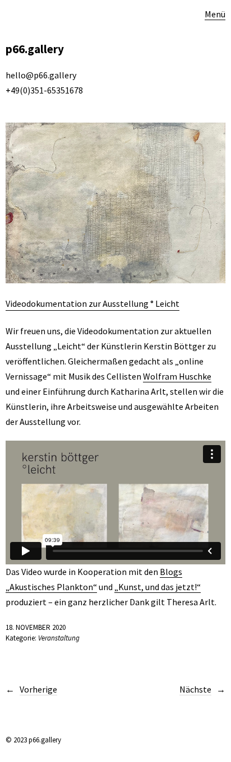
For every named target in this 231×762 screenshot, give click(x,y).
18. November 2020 (36, 627)
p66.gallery (35, 49)
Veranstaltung (59, 638)
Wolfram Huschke (177, 376)
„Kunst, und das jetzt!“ (157, 586)
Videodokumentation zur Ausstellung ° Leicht (92, 303)
